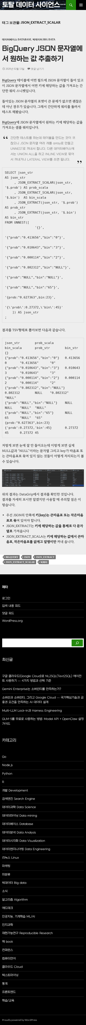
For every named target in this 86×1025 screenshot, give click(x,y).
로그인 (6, 598)
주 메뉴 (81, 5)
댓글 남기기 (37, 68)
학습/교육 (8, 1000)
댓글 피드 (8, 613)
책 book (7, 941)
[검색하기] (77, 642)
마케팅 (6, 866)
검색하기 (7, 636)
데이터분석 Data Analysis (19, 832)
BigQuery (12, 557)
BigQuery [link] (9, 80)
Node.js (7, 765)
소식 (5, 891)
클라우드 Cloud (12, 967)
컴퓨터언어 (9, 958)
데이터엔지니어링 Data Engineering (26, 849)
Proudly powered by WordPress (19, 1019)
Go (4, 757)
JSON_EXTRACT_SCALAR (20, 562)
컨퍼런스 (7, 950)
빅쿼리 (43, 562)
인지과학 (7, 925)
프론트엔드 (9, 992)
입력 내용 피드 (11, 606)
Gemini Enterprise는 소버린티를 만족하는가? (31, 689)
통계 (5, 983)
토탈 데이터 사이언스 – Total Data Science (34, 5)
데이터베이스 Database (16, 39)
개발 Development (15, 790)
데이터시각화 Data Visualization (23, 841)
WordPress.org (12, 621)
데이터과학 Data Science (19, 807)
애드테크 (7, 908)
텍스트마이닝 (10, 975)
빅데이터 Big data (44, 39)
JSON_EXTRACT (45, 557)
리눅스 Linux (10, 857)
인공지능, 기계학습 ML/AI (18, 916)
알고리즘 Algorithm (15, 899)
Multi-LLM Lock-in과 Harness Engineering (32, 710)
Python (7, 773)
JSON (27, 557)
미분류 (6, 874)
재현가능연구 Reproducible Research (27, 933)
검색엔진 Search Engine (18, 799)
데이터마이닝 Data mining (19, 815)
